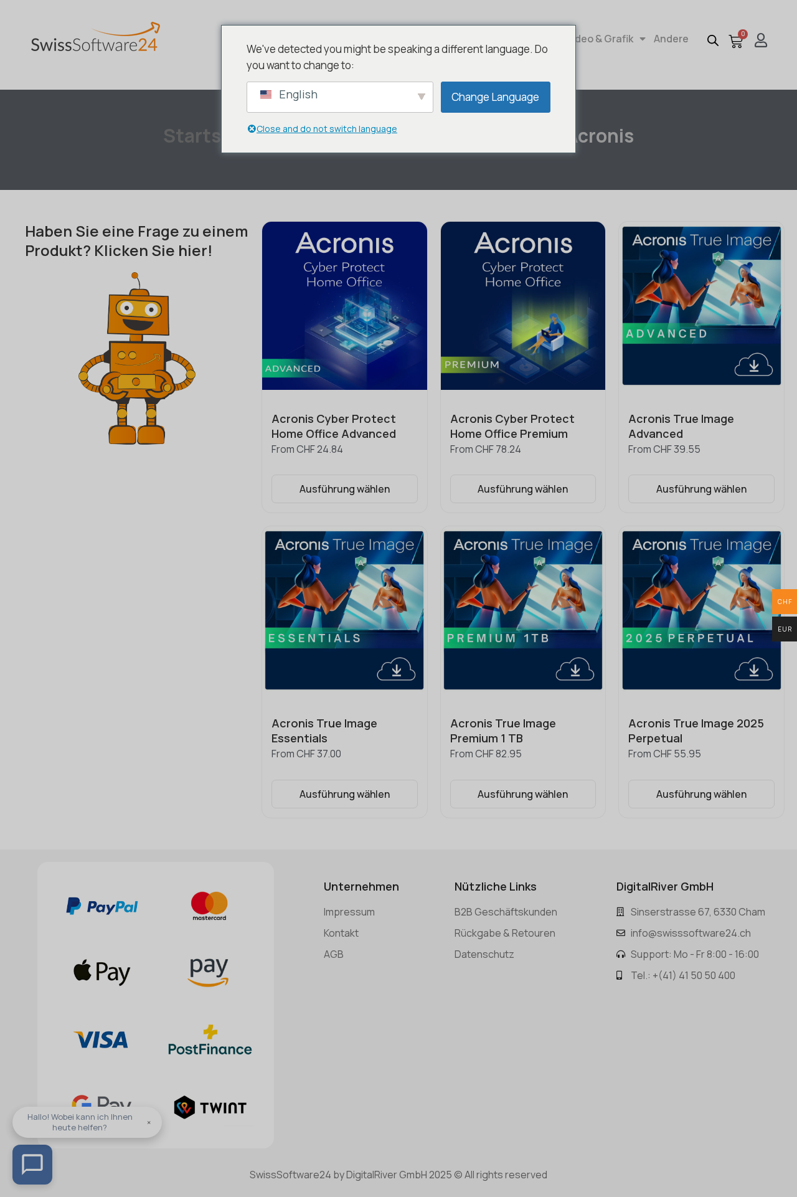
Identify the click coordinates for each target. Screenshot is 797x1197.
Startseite (210, 135)
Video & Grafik (599, 38)
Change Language (495, 97)
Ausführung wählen (344, 489)
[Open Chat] (32, 1165)
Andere (671, 38)
